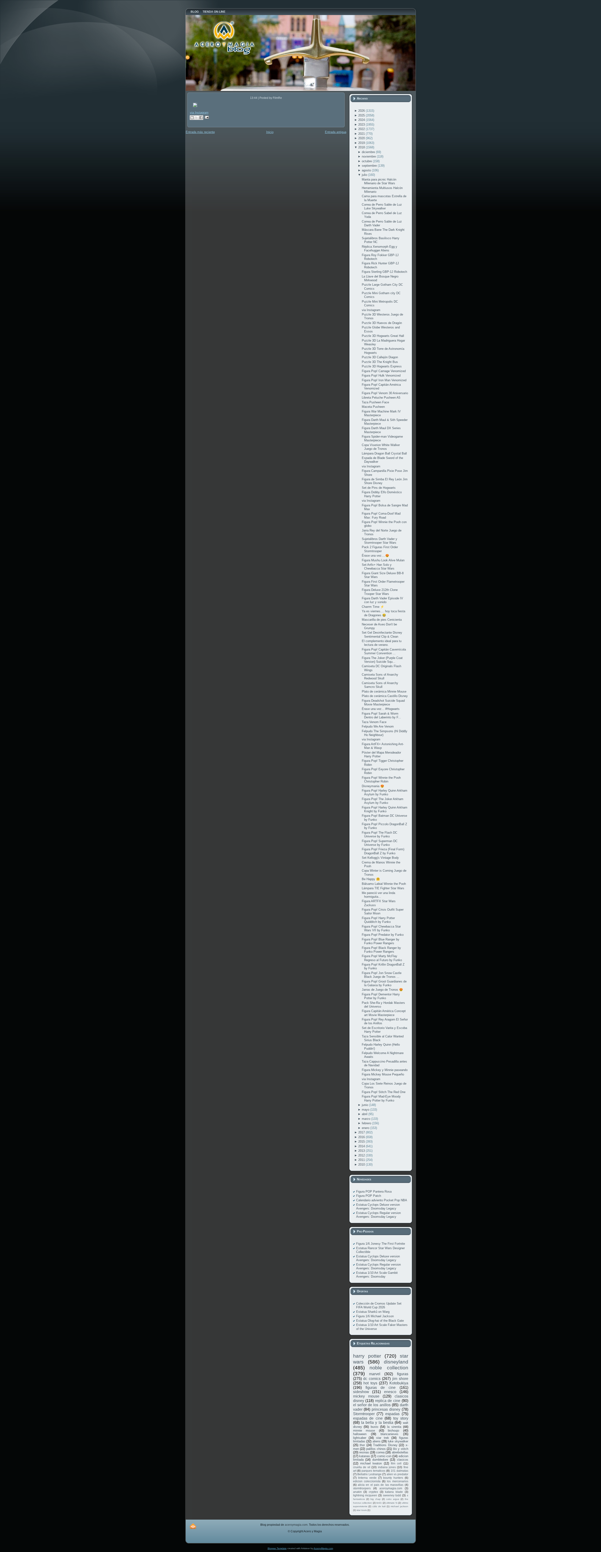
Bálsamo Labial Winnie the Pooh (384, 884)
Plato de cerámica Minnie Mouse (384, 691)
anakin (357, 1491)
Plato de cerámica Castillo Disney (385, 696)
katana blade (394, 1491)
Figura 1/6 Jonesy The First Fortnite (380, 1243)
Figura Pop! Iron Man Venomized (384, 380)
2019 (362, 143)
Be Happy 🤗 (371, 879)
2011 (362, 1160)
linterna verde (367, 1477)
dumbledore (380, 1459)
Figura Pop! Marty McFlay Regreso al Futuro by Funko (382, 958)
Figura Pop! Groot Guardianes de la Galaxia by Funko (384, 983)
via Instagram (199, 112)
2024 (362, 120)
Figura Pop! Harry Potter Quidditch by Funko (378, 920)
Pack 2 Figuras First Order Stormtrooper (380, 549)
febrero (367, 1123)
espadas (392, 1414)
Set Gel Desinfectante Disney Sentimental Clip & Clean (382, 634)
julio (365, 175)
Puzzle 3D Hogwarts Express (382, 366)
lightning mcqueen (365, 1495)
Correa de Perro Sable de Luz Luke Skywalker (382, 206)
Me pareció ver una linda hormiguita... (378, 894)
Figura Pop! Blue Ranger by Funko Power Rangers (380, 941)
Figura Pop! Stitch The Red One (383, 1092)
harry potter (367, 1356)
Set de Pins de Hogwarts (379, 487)
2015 (362, 1141)
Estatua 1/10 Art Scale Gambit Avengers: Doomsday (377, 1274)
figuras (402, 1374)
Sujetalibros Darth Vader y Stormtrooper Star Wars (379, 540)
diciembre (369, 152)
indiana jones (387, 1467)
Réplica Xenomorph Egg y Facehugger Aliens (379, 248)
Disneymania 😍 (373, 786)
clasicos (402, 1459)
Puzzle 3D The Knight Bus (380, 362)
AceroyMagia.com (323, 1548)
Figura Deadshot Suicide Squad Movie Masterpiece (383, 702)
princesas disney (386, 1409)
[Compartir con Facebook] (201, 117)
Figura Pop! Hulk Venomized (381, 375)
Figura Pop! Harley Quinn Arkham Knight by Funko (384, 809)
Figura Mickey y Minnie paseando (385, 1070)
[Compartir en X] (196, 117)
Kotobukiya (398, 1383)
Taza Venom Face (374, 722)
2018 (362, 147)
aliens (377, 1441)
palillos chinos (376, 1449)
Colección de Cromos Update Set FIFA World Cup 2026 (378, 1305)
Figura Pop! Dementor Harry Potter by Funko (381, 996)
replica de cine (387, 1401)
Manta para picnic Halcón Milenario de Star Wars (379, 181)
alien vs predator (397, 1474)
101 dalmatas (399, 1470)
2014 (362, 1146)
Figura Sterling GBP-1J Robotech (384, 271)
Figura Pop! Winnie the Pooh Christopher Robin (381, 779)
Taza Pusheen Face (375, 402)
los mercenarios (397, 1481)
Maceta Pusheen (373, 406)
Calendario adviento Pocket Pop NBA (381, 1200)
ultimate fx (391, 1503)
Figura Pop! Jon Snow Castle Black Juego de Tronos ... (381, 974)
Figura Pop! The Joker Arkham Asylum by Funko (382, 801)
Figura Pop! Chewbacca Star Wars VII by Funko (381, 928)
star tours (362, 1510)
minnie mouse (364, 1430)
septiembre (370, 165)
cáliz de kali (378, 1506)
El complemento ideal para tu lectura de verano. (381, 643)
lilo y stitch (400, 1449)
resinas (364, 1452)
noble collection (389, 1367)
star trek (382, 1438)
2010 (362, 1164)
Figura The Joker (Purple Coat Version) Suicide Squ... (382, 659)
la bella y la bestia (377, 1423)
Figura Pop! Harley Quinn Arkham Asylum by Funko (384, 792)
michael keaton (371, 1463)
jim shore (400, 1379)
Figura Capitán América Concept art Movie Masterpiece (384, 1013)
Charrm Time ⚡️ (373, 606)
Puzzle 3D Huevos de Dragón (382, 323)
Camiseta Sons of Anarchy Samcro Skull (380, 685)
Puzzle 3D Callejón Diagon (380, 357)
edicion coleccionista (367, 1481)
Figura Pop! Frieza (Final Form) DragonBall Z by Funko (383, 851)
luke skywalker (398, 1441)
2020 (362, 138)
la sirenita (394, 1427)
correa (380, 1452)
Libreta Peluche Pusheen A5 (381, 397)
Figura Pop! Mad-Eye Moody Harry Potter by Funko (381, 1098)
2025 (362, 115)
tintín (379, 1503)
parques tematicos (373, 1470)
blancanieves (389, 1434)
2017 (362, 1132)
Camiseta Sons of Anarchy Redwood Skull (380, 676)
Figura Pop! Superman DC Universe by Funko (379, 843)
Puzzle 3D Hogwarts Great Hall (383, 336)
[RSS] (193, 1526)
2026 (362, 110)
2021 (362, 133)
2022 (362, 129)
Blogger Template (277, 1548)
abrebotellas (400, 1452)
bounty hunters (393, 1477)
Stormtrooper (364, 1414)
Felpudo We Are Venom (378, 726)
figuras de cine (381, 1388)
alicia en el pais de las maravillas (380, 1484)
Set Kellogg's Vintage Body (380, 857)
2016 (362, 1137)
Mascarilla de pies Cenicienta (382, 619)
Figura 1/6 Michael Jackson (375, 1316)
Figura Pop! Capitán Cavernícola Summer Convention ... (384, 651)
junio (365, 1105)
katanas (364, 1456)
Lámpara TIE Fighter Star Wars (383, 888)
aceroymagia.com (390, 1488)
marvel (374, 1374)
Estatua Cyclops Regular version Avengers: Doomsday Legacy (378, 1214)
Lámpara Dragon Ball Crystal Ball (384, 453)
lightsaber (359, 1438)
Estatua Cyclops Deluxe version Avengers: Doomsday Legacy (378, 1206)
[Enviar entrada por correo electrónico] (206, 117)
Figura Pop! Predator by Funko (383, 934)
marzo (366, 1119)
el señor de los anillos (372, 1405)
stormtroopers (362, 1488)
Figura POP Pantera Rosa (374, 1191)
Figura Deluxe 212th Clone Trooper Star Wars (380, 591)
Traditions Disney (385, 1445)
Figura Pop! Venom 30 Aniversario (385, 393)
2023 (362, 124)
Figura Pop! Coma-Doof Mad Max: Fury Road (381, 515)
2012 (362, 1155)
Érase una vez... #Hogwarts (381, 709)
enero (366, 1128)
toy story (400, 1418)
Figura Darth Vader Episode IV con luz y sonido (382, 600)
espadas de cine (368, 1418)
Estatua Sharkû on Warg (372, 1311)
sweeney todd (392, 1495)
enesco (390, 1392)
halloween (359, 1434)
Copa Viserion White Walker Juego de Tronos (381, 447)
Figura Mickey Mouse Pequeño (383, 1074)
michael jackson (399, 1506)
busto (374, 1427)
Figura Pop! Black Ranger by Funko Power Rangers (381, 949)
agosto (367, 170)
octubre (367, 161)
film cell (396, 1463)
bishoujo (393, 1430)
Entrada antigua (335, 132)
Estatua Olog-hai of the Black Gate (380, 1320)
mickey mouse (366, 1396)
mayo (366, 1109)
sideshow (361, 1392)
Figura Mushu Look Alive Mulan (383, 560)
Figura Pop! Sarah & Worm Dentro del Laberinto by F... (381, 715)
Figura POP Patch (368, 1196)
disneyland (396, 1361)
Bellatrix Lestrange (369, 1474)
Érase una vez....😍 (375, 555)
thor (362, 1445)
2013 (362, 1150)
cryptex (373, 1491)
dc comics (372, 1379)
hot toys (370, 1383)
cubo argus (392, 1499)
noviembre (369, 156)
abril (365, 1114)
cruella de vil (361, 1467)
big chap (375, 1499)
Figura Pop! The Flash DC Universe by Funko (379, 834)
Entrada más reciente (200, 132)
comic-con (384, 1456)
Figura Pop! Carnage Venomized (384, 371)
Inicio (270, 132)
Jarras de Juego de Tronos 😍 (382, 989)
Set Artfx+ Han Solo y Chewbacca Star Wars (378, 566)
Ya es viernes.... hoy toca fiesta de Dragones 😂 (383, 613)
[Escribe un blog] (192, 117)
